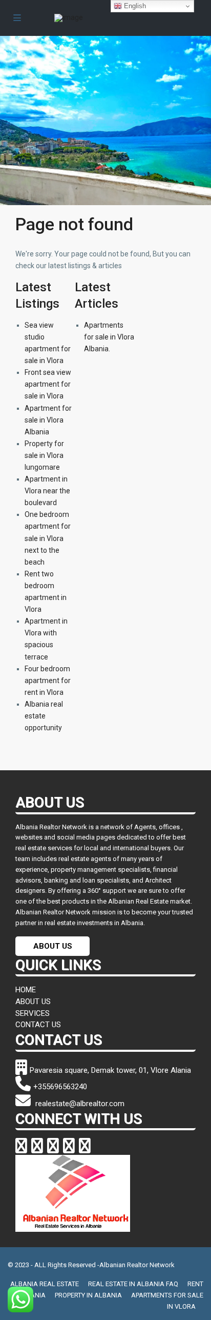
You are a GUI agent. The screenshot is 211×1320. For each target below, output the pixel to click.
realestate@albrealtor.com (78, 1103)
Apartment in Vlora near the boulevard (47, 491)
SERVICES (32, 1013)
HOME (25, 989)
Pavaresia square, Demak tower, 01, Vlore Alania (110, 1070)
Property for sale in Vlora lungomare (44, 455)
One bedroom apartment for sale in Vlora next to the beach (48, 538)
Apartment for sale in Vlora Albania (48, 420)
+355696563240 (60, 1086)
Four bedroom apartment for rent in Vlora (48, 680)
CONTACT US (38, 1024)
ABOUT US (52, 946)
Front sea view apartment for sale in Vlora (48, 384)
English (134, 6)
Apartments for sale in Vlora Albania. (109, 337)
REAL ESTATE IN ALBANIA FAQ (133, 1284)
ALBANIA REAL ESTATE (44, 1284)
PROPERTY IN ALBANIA (88, 1295)
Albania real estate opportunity (44, 716)
